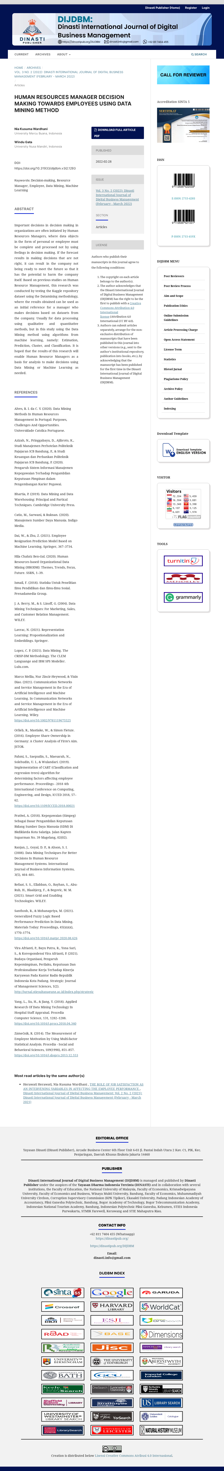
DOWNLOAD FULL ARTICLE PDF (115, 133)
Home (18, 67)
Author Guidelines (176, 399)
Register (191, 7)
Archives (43, 54)
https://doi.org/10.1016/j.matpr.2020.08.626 (45, 938)
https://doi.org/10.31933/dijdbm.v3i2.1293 (45, 168)
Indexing (170, 408)
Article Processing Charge (181, 330)
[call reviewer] (183, 83)
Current (21, 54)
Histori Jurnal (173, 369)
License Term (173, 349)
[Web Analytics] (183, 524)
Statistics (170, 359)
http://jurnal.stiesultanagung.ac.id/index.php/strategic (54, 992)
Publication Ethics (176, 306)
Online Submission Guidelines (176, 318)
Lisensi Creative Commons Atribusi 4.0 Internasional (133, 1455)
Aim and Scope (173, 296)
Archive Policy (173, 389)
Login (206, 7)
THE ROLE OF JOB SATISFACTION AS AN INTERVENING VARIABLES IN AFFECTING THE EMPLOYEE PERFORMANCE (83, 1086)
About (62, 54)
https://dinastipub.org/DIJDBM (112, 1246)
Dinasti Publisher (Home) (162, 7)
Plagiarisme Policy (176, 379)
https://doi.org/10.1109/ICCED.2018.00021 (44, 806)
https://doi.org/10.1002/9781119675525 (42, 720)
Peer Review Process (177, 286)
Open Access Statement (179, 339)
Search (200, 54)
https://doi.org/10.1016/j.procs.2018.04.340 (45, 1023)
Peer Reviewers (174, 276)
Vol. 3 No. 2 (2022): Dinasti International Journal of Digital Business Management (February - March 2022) (68, 74)
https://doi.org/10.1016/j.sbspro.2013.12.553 (46, 1055)
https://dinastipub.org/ (112, 1238)
